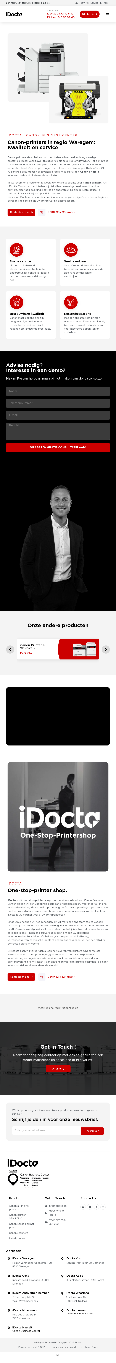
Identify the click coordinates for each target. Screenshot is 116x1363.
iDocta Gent (20, 1276)
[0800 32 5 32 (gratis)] (41, 212)
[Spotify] (83, 1207)
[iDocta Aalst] (62, 1276)
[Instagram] (103, 1207)
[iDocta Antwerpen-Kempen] (9, 1293)
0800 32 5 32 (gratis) (61, 212)
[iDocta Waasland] (62, 1293)
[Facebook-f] (96, 1207)
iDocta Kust (74, 1258)
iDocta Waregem (23, 1258)
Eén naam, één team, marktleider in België (28, 3)
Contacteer (52, 10)
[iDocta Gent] (9, 1276)
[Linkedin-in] (89, 1207)
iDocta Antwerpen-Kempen (30, 1293)
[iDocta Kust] (62, 1258)
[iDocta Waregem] (9, 1258)
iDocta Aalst (74, 1276)
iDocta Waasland (77, 1293)
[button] (107, 14)
